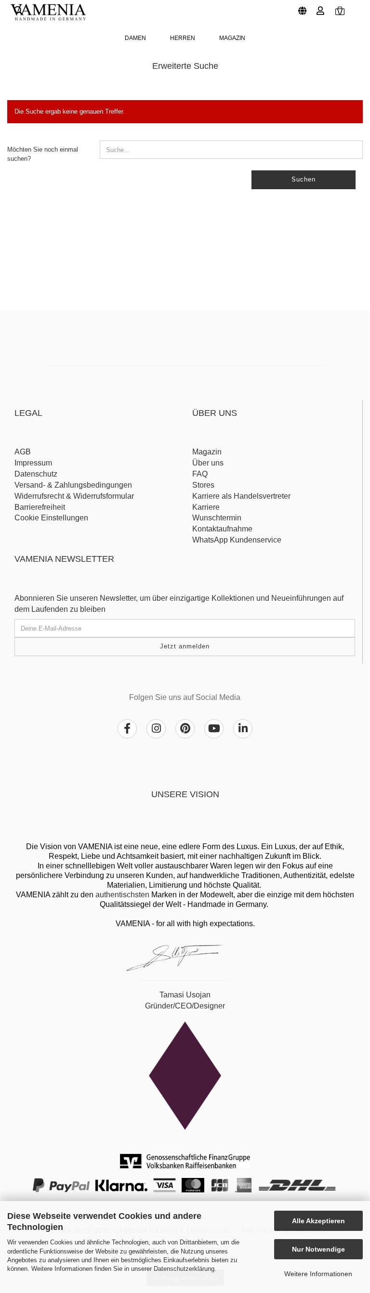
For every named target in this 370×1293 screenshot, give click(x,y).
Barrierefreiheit (39, 507)
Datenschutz (35, 474)
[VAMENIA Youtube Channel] (214, 728)
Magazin (232, 38)
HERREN (182, 38)
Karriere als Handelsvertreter (241, 496)
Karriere (206, 507)
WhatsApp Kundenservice (236, 540)
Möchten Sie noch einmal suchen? (42, 154)
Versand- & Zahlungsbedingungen (73, 485)
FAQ (200, 474)
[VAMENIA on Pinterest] (185, 728)
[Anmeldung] (319, 7)
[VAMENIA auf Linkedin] (242, 728)
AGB (22, 452)
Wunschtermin (216, 518)
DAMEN (135, 38)
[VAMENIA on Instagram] (156, 728)
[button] (300, 7)
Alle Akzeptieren (318, 1221)
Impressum (33, 463)
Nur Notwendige (318, 1249)
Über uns (208, 463)
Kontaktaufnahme (222, 529)
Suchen (303, 179)
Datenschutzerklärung (184, 1268)
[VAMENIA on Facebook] (127, 728)
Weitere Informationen (318, 1274)
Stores (203, 485)
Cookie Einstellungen (51, 518)
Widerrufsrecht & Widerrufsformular (74, 496)
